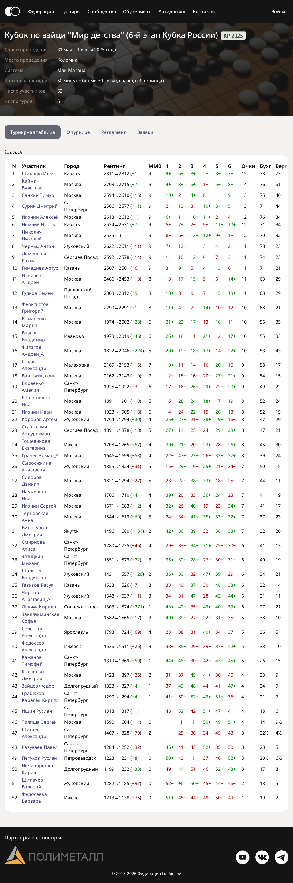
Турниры (71, 11)
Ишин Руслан (37, 711)
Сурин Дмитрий (40, 206)
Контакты (204, 11)
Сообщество (102, 11)
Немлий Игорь (38, 224)
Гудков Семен (37, 293)
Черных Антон (38, 246)
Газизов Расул (37, 585)
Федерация (41, 11)
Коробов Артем (39, 419)
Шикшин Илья (38, 173)
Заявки (145, 132)
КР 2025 (233, 36)
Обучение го (137, 11)
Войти (278, 11)
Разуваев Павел (40, 747)
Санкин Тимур (38, 195)
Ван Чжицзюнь (39, 376)
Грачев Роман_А (40, 455)
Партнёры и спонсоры (33, 837)
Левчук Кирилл (39, 607)
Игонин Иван (37, 412)
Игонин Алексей (40, 217)
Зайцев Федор (38, 686)
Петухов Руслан (39, 758)
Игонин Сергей (39, 506)
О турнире (78, 132)
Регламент (113, 132)
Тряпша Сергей (39, 722)
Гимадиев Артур (40, 268)
